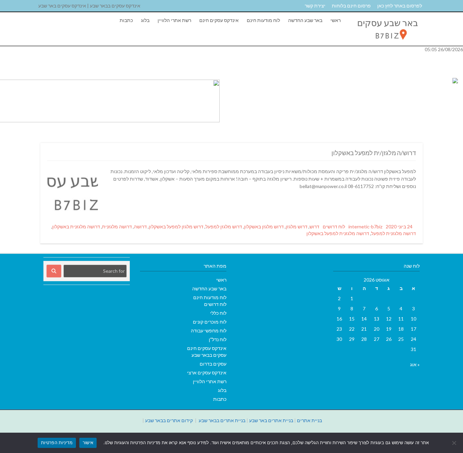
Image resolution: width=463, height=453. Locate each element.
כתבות (126, 20)
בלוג (145, 20)
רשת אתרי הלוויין (174, 20)
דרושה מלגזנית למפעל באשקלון (337, 233)
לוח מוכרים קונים (209, 322)
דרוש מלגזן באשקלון (264, 226)
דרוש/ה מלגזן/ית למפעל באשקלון (373, 153)
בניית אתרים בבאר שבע (222, 420)
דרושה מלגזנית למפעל (393, 233)
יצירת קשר (315, 5)
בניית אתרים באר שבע (271, 420)
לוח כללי (218, 313)
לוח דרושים (334, 226)
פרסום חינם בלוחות (351, 5)
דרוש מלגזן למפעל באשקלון (176, 226)
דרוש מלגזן (296, 226)
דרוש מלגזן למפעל (223, 226)
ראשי (335, 20)
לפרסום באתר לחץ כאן (399, 5)
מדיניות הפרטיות (57, 442)
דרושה (140, 226)
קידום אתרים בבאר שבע (169, 420)
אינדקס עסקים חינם (219, 20)
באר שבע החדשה (305, 20)
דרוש (314, 226)
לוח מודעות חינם (263, 20)
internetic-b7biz (365, 226)
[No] (454, 442)
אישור (88, 442)
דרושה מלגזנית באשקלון (76, 226)
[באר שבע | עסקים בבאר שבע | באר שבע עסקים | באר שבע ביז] (387, 42)
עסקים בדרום (213, 364)
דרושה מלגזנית (117, 226)
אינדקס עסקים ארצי (206, 372)
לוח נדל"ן (217, 339)
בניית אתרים (309, 420)
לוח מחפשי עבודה (208, 330)
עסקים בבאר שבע (209, 355)
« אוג (415, 364)
